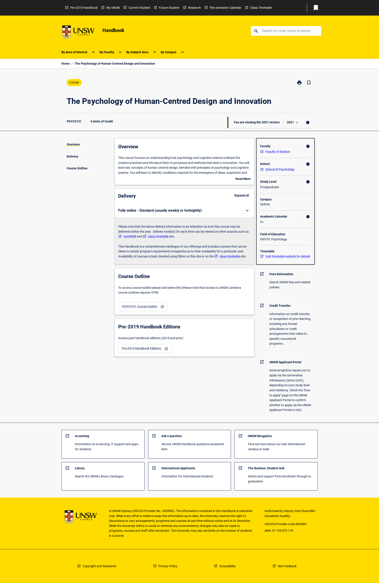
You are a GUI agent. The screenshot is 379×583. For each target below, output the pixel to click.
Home (65, 63)
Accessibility (227, 566)
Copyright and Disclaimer (99, 566)
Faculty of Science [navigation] (277, 151)
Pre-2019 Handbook (84, 7)
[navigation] (143, 306)
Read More (243, 179)
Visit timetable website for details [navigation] (287, 256)
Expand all (241, 195)
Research (194, 7)
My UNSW (113, 7)
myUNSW (129, 236)
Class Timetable (261, 7)
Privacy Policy (167, 566)
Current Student (139, 7)
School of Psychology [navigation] (280, 169)
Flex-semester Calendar (225, 7)
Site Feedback (287, 566)
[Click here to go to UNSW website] (78, 33)
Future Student (169, 7)
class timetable (158, 236)
